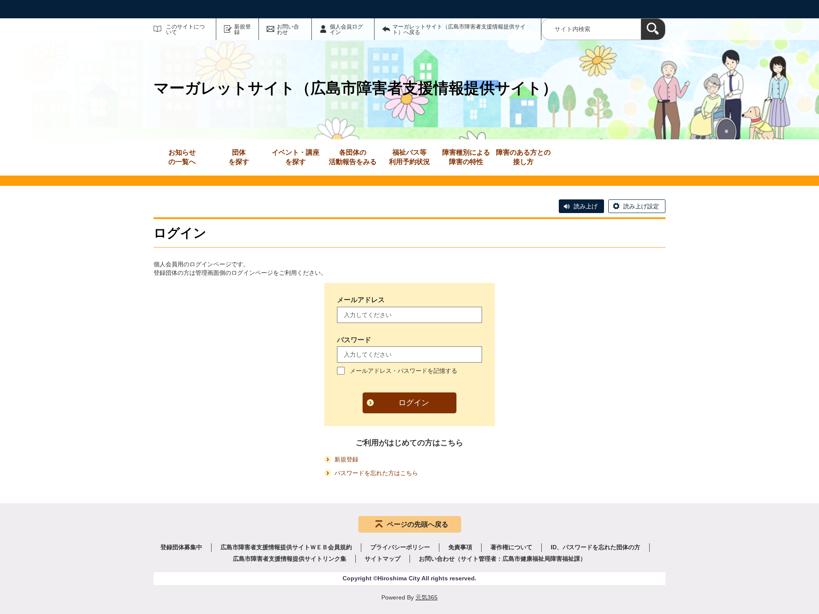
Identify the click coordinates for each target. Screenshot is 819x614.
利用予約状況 (409, 157)
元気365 (426, 597)
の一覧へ (182, 157)
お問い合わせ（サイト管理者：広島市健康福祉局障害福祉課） (502, 558)
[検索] (653, 29)
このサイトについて (185, 29)
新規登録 (242, 29)
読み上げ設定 (641, 206)
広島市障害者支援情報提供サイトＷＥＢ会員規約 (286, 547)
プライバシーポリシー (400, 547)
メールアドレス (361, 299)
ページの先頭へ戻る (417, 524)
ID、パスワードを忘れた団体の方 (595, 547)
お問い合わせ (288, 29)
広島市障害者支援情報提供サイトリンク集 (289, 558)
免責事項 (460, 547)
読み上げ (586, 206)
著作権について (511, 547)
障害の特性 (466, 157)
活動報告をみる (353, 157)
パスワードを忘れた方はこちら (376, 473)
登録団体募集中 (181, 547)
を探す (239, 157)
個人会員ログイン (346, 29)
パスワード (354, 339)
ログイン (413, 402)
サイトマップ (383, 558)
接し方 (523, 157)
